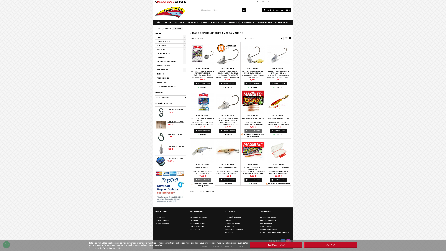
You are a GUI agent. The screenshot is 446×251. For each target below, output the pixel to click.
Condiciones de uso (197, 223)
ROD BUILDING (281, 22)
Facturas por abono (232, 223)
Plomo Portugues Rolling (176, 146)
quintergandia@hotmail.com (276, 232)
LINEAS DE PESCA (218, 22)
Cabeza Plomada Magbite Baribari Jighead (278, 72)
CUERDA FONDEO (163, 66)
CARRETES (178, 22)
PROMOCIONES (163, 78)
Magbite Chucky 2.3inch (253, 118)
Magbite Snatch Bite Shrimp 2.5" (253, 168)
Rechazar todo (276, 244)
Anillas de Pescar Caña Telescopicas (176, 110)
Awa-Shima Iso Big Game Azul (176, 159)
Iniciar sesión (270, 2)
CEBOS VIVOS (162, 82)
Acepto (330, 244)
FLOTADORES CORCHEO (166, 86)
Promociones (160, 217)
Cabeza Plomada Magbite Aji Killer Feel (202, 119)
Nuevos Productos (162, 220)
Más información (95, 248)
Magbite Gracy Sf (203, 167)
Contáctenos (195, 229)
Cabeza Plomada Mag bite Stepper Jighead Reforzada (228, 120)
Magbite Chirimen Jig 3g (278, 118)
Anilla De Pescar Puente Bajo (176, 134)
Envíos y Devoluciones (198, 217)
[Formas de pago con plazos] (170, 186)
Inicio (158, 33)
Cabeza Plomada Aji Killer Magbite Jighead (228, 72)
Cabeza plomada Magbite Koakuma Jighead (202, 72)
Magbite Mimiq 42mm (227, 167)
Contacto (265, 211)
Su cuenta (230, 211)
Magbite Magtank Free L (278, 167)
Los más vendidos (164, 103)
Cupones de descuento (234, 229)
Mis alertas (229, 232)
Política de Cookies (197, 226)
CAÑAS (167, 22)
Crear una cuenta (284, 2)
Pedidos (228, 220)
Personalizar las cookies (112, 248)
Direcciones (229, 226)
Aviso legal (194, 220)
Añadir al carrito (203, 83)
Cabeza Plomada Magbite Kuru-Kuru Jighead (253, 72)
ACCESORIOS (247, 22)
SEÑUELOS (233, 22)
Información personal (233, 217)
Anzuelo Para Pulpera (176, 122)
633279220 (180, 2)
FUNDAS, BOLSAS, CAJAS (197, 22)
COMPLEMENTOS (264, 22)
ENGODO (160, 74)
